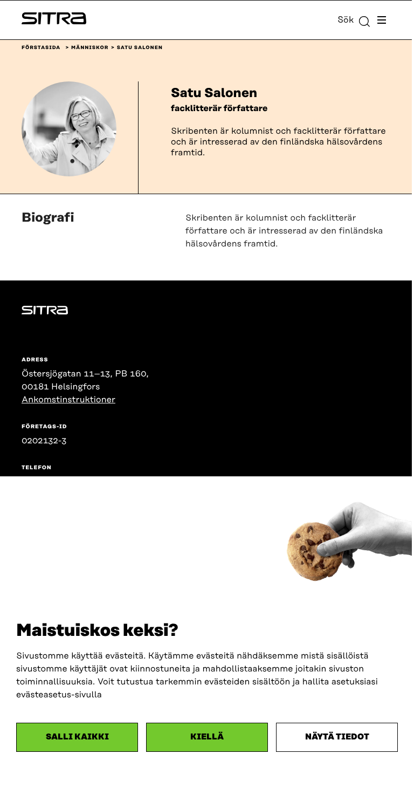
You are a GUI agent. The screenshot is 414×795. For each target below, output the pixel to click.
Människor (89, 48)
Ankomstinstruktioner (68, 400)
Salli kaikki (77, 737)
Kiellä (207, 737)
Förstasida (41, 48)
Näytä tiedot (337, 737)
